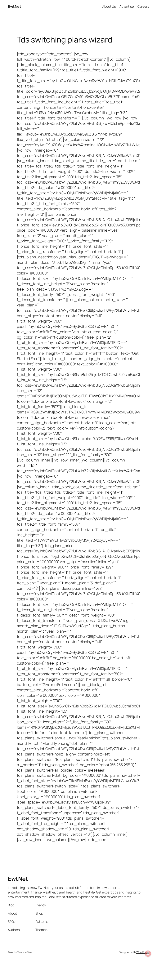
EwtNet (14, 6)
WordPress (142, 952)
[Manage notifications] (148, 954)
